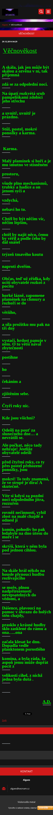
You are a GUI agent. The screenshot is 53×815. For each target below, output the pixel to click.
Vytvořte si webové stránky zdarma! (22, 808)
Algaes (5, 24)
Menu (48, 11)
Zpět (4, 720)
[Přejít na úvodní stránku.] (27, 13)
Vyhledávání (41, 11)
